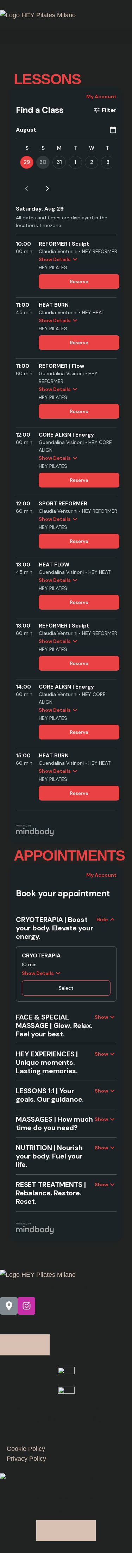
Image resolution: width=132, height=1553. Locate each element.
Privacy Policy (26, 1458)
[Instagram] (26, 1306)
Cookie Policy (26, 1448)
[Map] (9, 1306)
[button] (66, 37)
